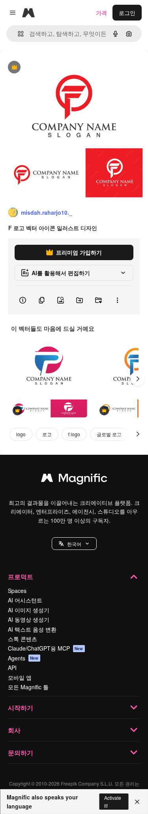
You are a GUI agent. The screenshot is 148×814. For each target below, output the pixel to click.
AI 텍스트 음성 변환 (32, 629)
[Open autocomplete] (17, 34)
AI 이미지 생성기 (28, 610)
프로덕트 (20, 576)
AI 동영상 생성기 (28, 619)
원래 (45, 68)
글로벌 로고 (109, 434)
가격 (101, 13)
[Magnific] (74, 480)
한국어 (74, 543)
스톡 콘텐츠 (22, 639)
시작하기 (20, 707)
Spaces (17, 591)
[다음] (138, 378)
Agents (23, 658)
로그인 (127, 13)
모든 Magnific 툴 (28, 687)
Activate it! (112, 801)
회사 (14, 730)
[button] (74, 543)
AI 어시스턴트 (25, 600)
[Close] (137, 801)
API (12, 667)
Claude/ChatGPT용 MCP (45, 648)
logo (21, 434)
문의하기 (20, 752)
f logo (74, 434)
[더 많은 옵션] (117, 300)
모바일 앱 (20, 677)
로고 (47, 434)
